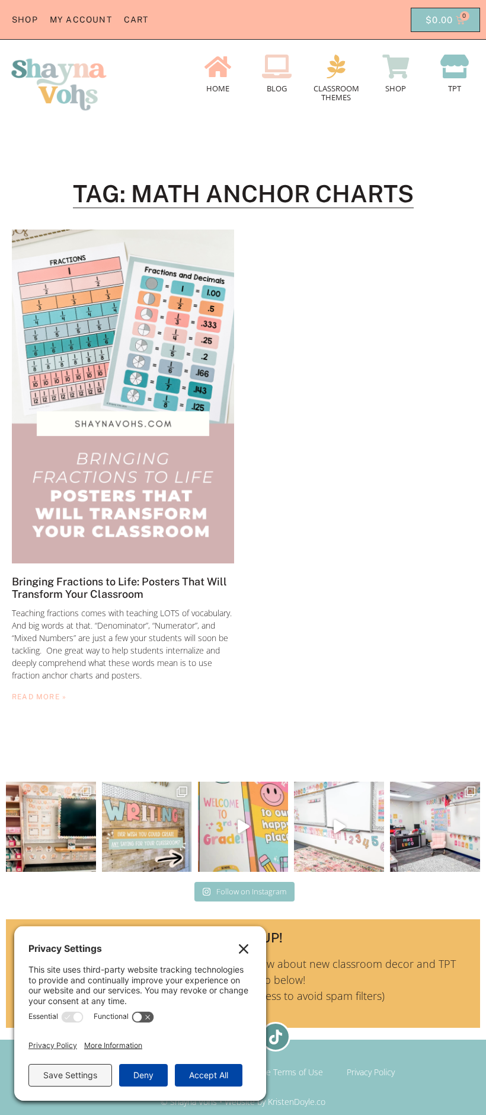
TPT (454, 88)
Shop (25, 19)
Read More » (39, 697)
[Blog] (277, 66)
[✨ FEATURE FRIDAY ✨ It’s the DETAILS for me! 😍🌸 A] (51, 827)
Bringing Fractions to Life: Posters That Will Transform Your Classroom (119, 588)
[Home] (217, 66)
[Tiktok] (275, 1037)
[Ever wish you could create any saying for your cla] (147, 827)
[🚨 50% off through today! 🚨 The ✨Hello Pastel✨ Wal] (243, 827)
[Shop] (395, 66)
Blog (277, 88)
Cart (136, 19)
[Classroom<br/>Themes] (336, 66)
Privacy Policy (371, 1072)
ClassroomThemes (336, 93)
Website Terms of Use (282, 1072)
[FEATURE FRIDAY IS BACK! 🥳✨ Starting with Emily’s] (435, 827)
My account (81, 19)
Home (217, 88)
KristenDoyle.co (296, 1101)
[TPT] (454, 66)
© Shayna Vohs (189, 1101)
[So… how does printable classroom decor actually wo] (339, 827)
